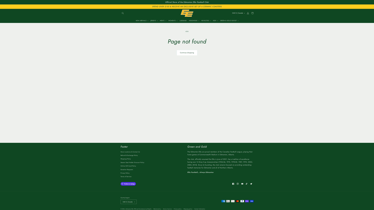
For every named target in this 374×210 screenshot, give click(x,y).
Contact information (199, 209)
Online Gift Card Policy (128, 166)
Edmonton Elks (130, 209)
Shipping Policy (126, 159)
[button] (123, 13)
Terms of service (167, 209)
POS (135, 209)
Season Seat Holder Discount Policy (132, 162)
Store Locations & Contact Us (130, 152)
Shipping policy (188, 209)
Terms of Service (126, 176)
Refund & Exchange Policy (129, 155)
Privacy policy (177, 209)
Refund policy (157, 209)
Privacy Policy (125, 173)
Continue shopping (187, 53)
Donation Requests (127, 169)
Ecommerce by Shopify (145, 209)
